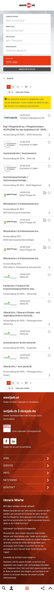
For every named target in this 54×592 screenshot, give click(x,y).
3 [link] (17, 87)
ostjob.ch (10, 411)
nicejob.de (28, 411)
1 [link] (8, 87)
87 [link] (26, 87)
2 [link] (13, 87)
